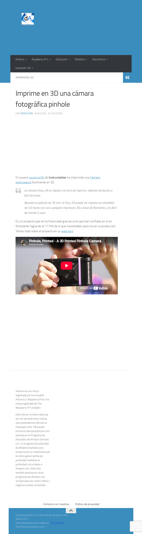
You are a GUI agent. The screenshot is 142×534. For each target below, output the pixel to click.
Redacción (27, 113)
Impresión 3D (23, 68)
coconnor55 (36, 177)
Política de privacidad (87, 504)
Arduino (19, 59)
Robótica (80, 59)
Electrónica (98, 59)
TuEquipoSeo (57, 522)
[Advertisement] (63, 41)
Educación (61, 59)
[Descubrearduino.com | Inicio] (28, 19)
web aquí (67, 231)
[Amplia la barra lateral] (127, 77)
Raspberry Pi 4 (40, 59)
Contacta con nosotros (56, 504)
